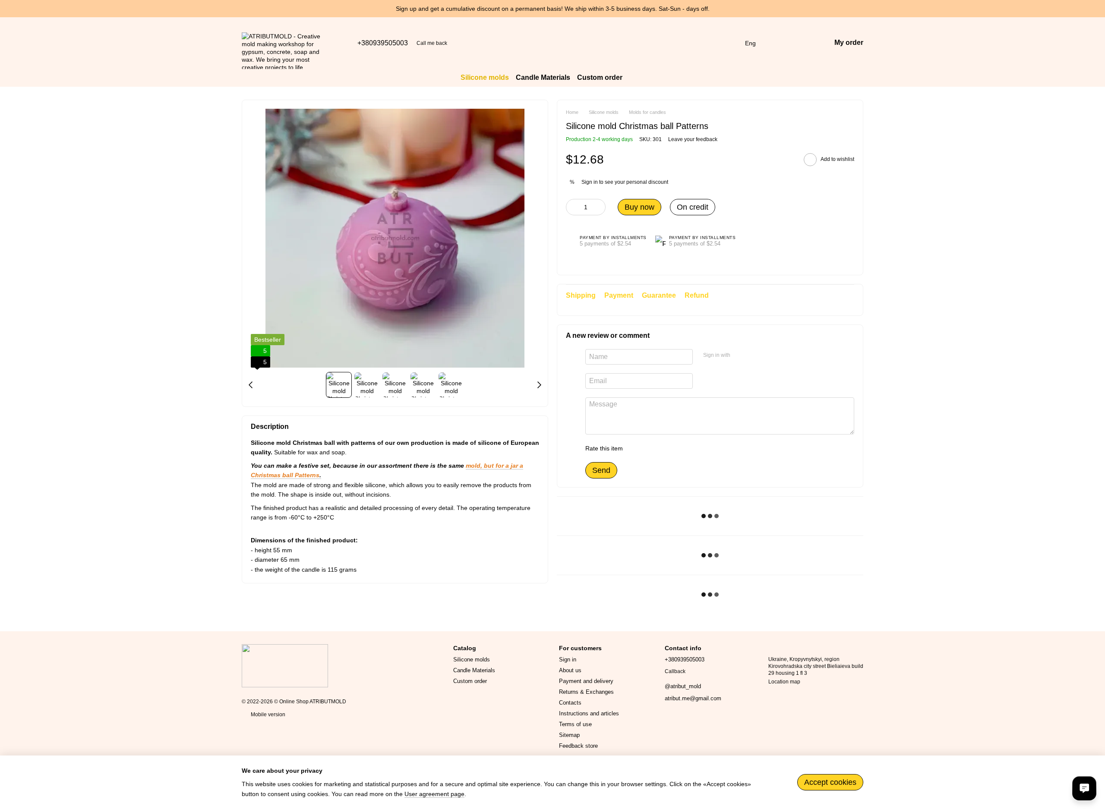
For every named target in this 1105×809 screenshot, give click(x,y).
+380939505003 (382, 43)
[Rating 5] (692, 448)
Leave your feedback (692, 139)
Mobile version (267, 714)
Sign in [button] (589, 182)
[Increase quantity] (599, 207)
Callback (675, 671)
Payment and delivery (586, 681)
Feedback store (578, 746)
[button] (1098, 8)
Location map (784, 682)
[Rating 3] (665, 448)
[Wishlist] (779, 43)
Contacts (570, 702)
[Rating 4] (678, 448)
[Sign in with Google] (753, 355)
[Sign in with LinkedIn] (767, 355)
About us (570, 670)
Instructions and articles (589, 713)
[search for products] (638, 78)
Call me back (432, 43)
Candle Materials (543, 77)
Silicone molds (485, 77)
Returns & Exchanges (586, 692)
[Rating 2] (651, 448)
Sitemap (569, 735)
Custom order (599, 77)
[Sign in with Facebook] (740, 355)
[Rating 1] (637, 448)
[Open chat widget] (1084, 788)
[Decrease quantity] (572, 207)
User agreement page (434, 793)
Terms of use (575, 724)
